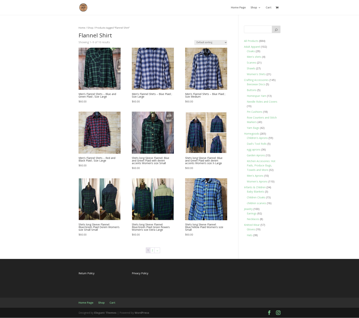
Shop (254, 7)
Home (82, 27)
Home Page (238, 7)
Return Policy (86, 273)
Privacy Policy (140, 273)
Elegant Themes (105, 312)
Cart (268, 7)
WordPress (142, 312)
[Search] (276, 29)
